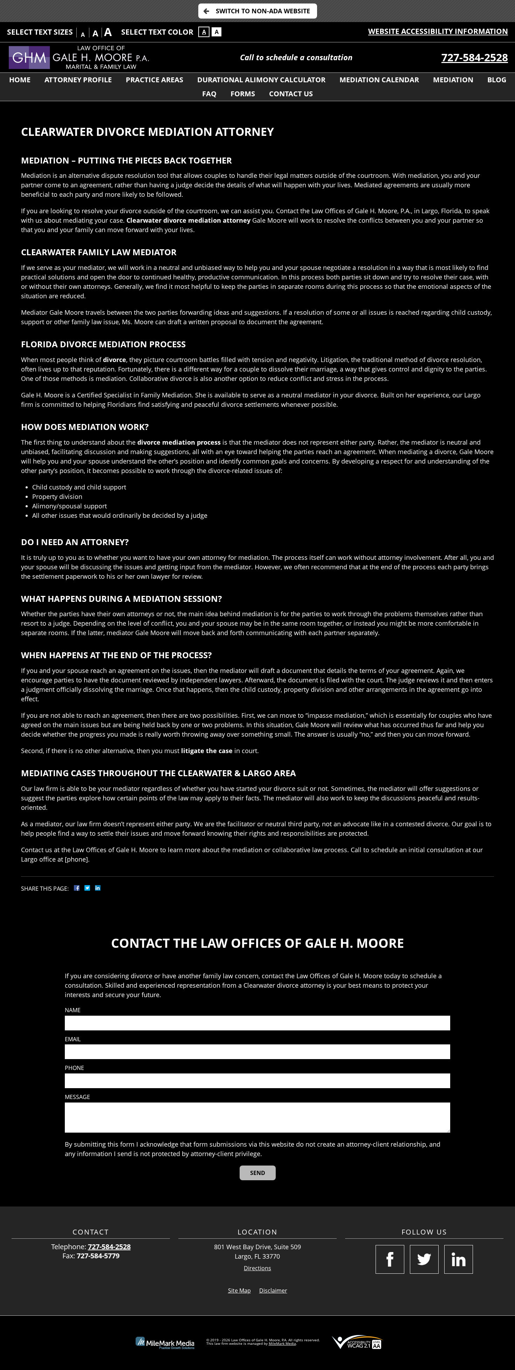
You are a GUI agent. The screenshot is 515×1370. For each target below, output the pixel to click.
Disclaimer (273, 1290)
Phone (74, 1068)
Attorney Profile (78, 79)
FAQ (209, 93)
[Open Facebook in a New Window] (390, 1259)
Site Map (239, 1290)
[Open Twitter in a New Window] (424, 1259)
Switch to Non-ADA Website (263, 11)
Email (73, 1039)
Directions (257, 1268)
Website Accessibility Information (438, 31)
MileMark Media (282, 1343)
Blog (496, 79)
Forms (243, 93)
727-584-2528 (474, 57)
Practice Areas (154, 79)
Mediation (453, 79)
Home (19, 79)
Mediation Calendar (379, 79)
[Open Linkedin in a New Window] (458, 1259)
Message (77, 1097)
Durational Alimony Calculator (261, 79)
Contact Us (291, 93)
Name (73, 1010)
